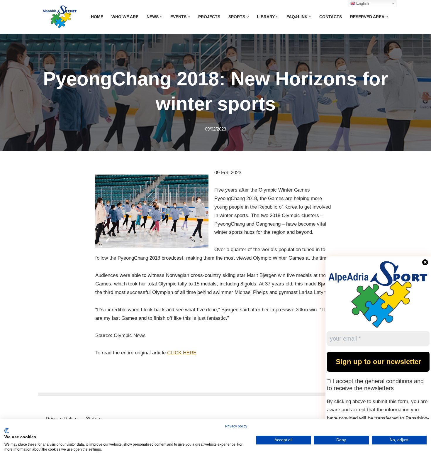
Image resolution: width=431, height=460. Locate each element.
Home (97, 17)
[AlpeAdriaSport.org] (59, 16)
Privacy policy (236, 426)
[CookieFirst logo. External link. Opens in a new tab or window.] (6, 430)
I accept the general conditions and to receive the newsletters (375, 384)
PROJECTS (209, 17)
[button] (161, 17)
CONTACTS (330, 17)
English (362, 3)
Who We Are (124, 17)
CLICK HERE (181, 353)
